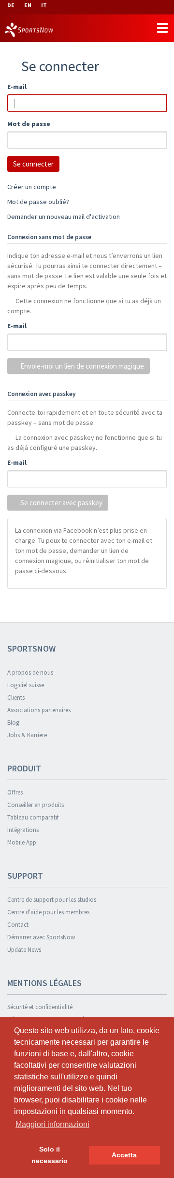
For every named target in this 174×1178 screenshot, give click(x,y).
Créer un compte (31, 186)
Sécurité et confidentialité (39, 1007)
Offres (15, 792)
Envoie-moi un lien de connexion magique (81, 366)
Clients (16, 697)
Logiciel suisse (25, 685)
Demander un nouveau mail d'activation (63, 216)
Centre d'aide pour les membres (48, 912)
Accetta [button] (124, 1155)
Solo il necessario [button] (49, 1155)
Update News (24, 950)
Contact (18, 925)
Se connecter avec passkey (60, 502)
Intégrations (23, 830)
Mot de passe (28, 123)
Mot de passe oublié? (38, 201)
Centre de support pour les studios (51, 900)
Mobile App (21, 842)
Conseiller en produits (35, 805)
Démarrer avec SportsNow (41, 937)
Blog (13, 722)
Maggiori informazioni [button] (52, 1124)
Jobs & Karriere (27, 735)
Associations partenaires (39, 710)
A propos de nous (30, 672)
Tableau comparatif (32, 817)
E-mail (17, 86)
